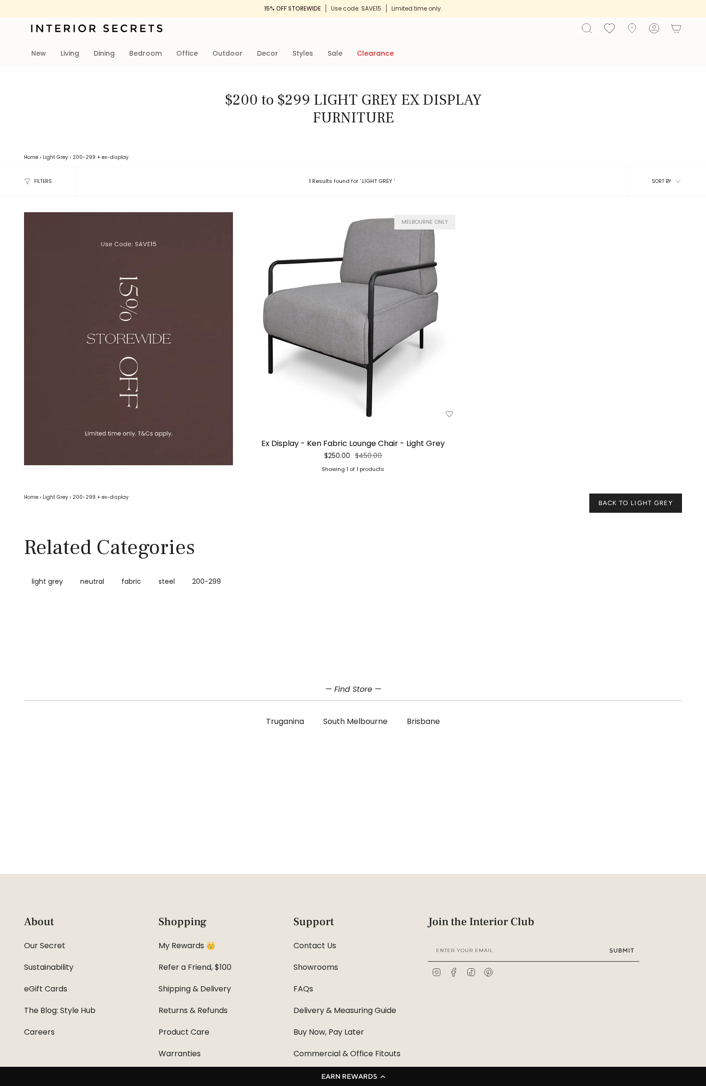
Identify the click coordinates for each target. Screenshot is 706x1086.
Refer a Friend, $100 (194, 967)
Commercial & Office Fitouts (347, 1053)
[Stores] (632, 28)
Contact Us (314, 945)
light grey (47, 581)
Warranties (179, 1053)
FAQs (303, 988)
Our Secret (44, 945)
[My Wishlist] (609, 28)
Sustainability (48, 967)
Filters (43, 181)
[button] (353, 1076)
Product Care (183, 1032)
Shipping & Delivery (194, 988)
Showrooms (315, 967)
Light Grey (55, 157)
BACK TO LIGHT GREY (635, 503)
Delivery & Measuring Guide (344, 1010)
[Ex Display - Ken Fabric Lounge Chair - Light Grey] (352, 316)
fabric (131, 581)
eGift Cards (45, 988)
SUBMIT (621, 950)
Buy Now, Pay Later (328, 1032)
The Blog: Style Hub (60, 1010)
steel (166, 581)
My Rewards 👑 (187, 945)
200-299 (84, 157)
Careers (39, 1032)
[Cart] (676, 28)
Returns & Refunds (193, 1010)
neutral (92, 581)
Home (31, 157)
